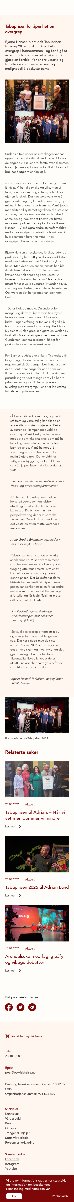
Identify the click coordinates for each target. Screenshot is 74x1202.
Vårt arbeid (13, 1118)
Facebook (12, 1159)
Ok (14, 1196)
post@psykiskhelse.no (20, 1072)
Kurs (8, 1123)
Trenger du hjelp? (17, 1133)
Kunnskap (12, 1114)
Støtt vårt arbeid (17, 1138)
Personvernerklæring (19, 1142)
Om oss (10, 1128)
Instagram (12, 1164)
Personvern (60, 1196)
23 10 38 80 (13, 1056)
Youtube (11, 1169)
